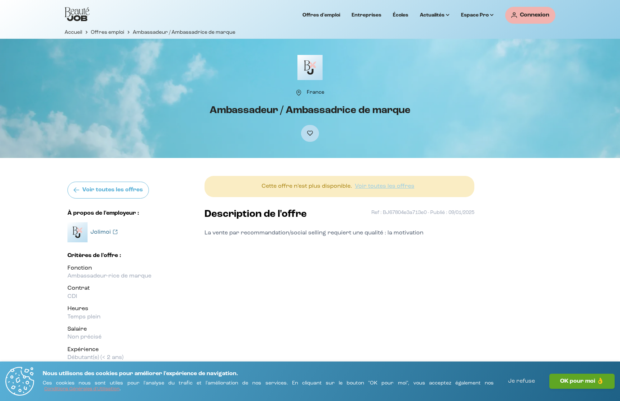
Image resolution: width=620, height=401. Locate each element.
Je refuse (521, 381)
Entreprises (366, 15)
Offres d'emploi (321, 15)
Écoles (400, 15)
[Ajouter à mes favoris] (310, 133)
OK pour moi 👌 (582, 381)
